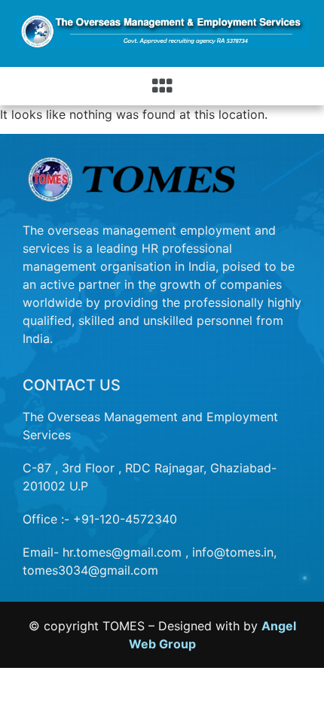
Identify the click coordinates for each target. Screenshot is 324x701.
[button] (162, 86)
